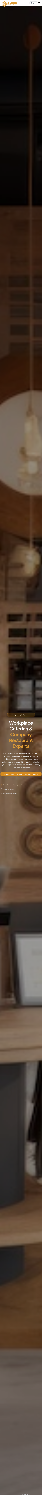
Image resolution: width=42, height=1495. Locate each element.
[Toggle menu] (39, 3)
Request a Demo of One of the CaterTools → (21, 774)
